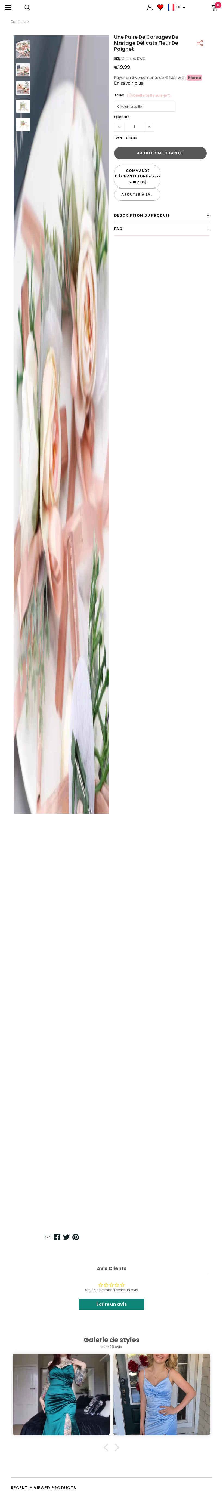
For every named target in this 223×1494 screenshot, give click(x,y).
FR (178, 7)
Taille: (143, 95)
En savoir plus (128, 83)
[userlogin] (150, 7)
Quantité (122, 117)
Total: (118, 138)
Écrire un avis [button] (111, 1304)
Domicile (18, 21)
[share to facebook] (57, 1238)
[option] (61, 633)
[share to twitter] (66, 1238)
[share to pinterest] (75, 1238)
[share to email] (47, 1238)
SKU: (117, 58)
